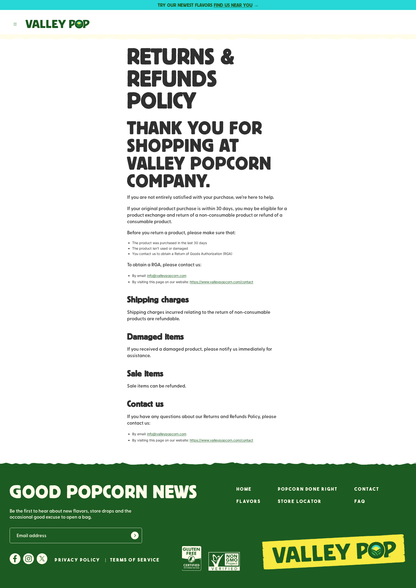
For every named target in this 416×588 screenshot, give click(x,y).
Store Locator (300, 501)
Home (244, 489)
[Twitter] (42, 559)
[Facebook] (15, 559)
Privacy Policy (77, 560)
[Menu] (15, 24)
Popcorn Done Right (308, 489)
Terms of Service (135, 560)
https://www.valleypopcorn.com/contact (221, 282)
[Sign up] (135, 535)
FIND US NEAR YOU (233, 4)
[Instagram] (28, 559)
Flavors (248, 501)
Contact (366, 489)
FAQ (359, 501)
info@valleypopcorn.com (166, 276)
